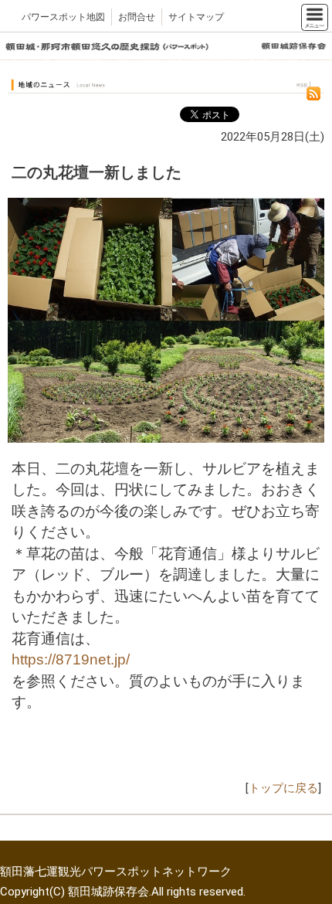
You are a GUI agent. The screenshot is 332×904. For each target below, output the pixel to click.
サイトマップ (196, 17)
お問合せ (136, 17)
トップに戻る (283, 788)
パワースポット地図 (63, 17)
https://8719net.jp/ (71, 659)
